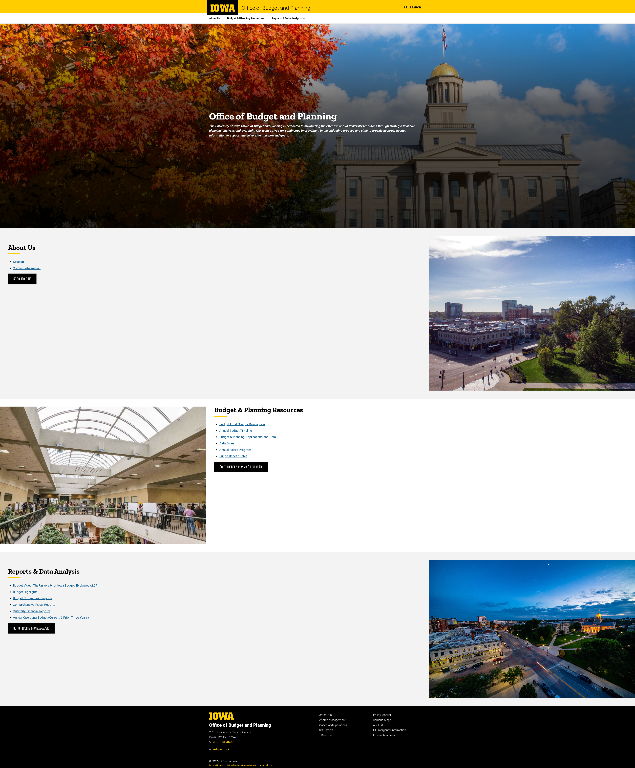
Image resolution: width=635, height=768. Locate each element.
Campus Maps (382, 720)
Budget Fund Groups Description (242, 424)
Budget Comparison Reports (32, 598)
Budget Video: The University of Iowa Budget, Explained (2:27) (56, 585)
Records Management (332, 720)
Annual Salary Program (235, 450)
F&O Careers (325, 730)
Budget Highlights (25, 592)
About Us (215, 18)
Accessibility (265, 765)
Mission (18, 262)
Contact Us (325, 715)
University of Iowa (384, 735)
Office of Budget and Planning (276, 8)
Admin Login (222, 749)
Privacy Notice (216, 765)
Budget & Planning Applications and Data (247, 437)
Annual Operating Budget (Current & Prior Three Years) (51, 617)
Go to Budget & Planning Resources (241, 467)
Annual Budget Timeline (235, 431)
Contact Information (27, 268)
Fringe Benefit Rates (233, 456)
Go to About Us (22, 278)
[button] (413, 7)
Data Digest (227, 443)
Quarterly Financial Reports (31, 611)
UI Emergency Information (389, 730)
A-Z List (378, 725)
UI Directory (325, 735)
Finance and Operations (332, 725)
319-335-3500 (223, 742)
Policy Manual (382, 715)
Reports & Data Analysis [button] (287, 18)
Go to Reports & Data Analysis (31, 628)
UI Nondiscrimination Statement (241, 765)
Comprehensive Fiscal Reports (34, 605)
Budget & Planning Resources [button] (245, 18)
